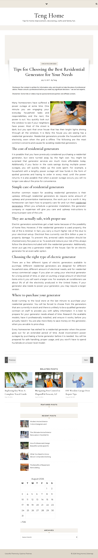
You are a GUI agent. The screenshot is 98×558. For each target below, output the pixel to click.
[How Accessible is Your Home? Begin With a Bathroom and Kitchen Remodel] (10, 360)
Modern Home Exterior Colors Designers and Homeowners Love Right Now (39, 423)
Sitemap (90, 554)
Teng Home (49, 15)
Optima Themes (25, 554)
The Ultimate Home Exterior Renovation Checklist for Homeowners (40, 433)
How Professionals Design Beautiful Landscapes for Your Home (40, 444)
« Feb (23, 522)
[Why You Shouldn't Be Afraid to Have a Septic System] (87, 360)
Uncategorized (49, 64)
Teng (55, 80)
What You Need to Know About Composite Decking (40, 455)
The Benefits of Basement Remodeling (40, 466)
